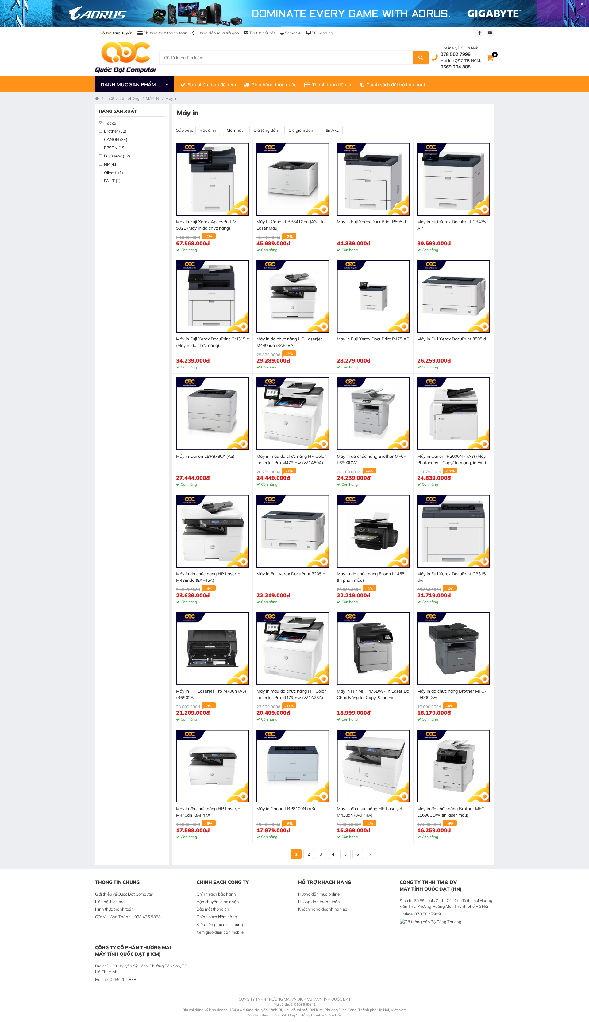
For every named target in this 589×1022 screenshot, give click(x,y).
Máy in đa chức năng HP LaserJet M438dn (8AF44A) (369, 812)
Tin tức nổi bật (261, 32)
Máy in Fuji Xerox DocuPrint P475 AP (373, 339)
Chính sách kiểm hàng (217, 916)
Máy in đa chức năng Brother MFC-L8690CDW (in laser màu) (451, 812)
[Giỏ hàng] (490, 58)
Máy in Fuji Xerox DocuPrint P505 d (371, 221)
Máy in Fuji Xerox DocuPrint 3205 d (290, 574)
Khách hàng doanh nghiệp (322, 909)
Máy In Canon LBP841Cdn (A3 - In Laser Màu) (290, 225)
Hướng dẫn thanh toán (319, 901)
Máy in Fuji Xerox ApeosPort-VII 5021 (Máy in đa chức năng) (207, 225)
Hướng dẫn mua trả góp (216, 32)
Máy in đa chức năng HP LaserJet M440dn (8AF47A (209, 812)
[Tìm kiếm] (421, 57)
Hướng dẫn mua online (319, 894)
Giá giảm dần (300, 130)
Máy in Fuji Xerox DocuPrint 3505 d (451, 339)
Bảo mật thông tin (213, 909)
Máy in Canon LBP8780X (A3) (205, 456)
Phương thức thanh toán (165, 32)
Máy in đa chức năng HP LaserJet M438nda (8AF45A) (209, 577)
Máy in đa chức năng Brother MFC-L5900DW (451, 694)
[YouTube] (490, 33)
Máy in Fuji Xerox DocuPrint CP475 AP (451, 225)
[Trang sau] (370, 854)
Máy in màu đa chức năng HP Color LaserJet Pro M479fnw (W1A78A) (291, 694)
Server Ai (293, 32)
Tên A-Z (331, 130)
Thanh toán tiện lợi (332, 84)
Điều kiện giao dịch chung (220, 924)
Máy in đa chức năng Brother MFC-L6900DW (371, 459)
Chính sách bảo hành (216, 894)
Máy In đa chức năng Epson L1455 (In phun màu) (370, 577)
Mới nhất (235, 130)
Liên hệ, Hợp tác (109, 901)
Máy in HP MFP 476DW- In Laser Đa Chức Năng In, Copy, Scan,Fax (373, 694)
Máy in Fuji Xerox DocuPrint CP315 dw (451, 577)
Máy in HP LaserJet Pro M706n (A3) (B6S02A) (211, 694)
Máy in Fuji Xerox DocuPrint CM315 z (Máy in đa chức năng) (212, 342)
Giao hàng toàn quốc (273, 84)
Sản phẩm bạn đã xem (212, 84)
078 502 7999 (456, 54)
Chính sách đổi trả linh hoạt (395, 84)
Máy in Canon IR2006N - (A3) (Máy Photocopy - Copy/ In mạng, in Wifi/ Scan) (452, 459)
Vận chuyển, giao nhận (218, 901)
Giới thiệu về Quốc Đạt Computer (124, 894)
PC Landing (322, 32)
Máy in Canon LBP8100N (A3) (285, 808)
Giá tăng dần (265, 130)
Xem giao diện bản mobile (220, 932)
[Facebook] (479, 33)
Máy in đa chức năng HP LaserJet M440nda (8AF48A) (289, 342)
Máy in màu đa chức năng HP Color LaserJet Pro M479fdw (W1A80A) (291, 459)
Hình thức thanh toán (114, 909)
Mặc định (207, 130)
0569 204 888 (456, 67)
